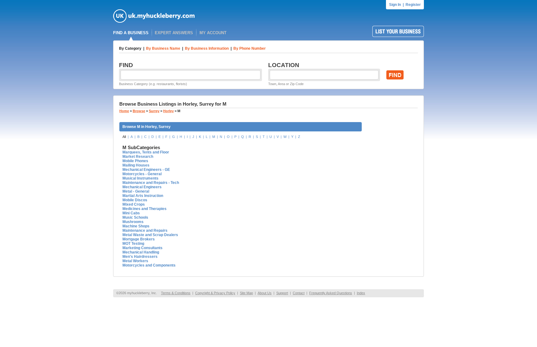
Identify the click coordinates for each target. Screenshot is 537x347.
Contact (299, 293)
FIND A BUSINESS (131, 32)
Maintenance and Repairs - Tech (150, 182)
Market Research (137, 156)
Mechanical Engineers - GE (146, 169)
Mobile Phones (135, 161)
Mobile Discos (134, 200)
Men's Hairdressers (140, 256)
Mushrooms (133, 222)
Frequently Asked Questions (330, 293)
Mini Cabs (131, 213)
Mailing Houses (135, 165)
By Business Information (207, 48)
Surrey (154, 111)
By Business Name (163, 48)
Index (361, 293)
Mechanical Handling (140, 252)
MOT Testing (133, 243)
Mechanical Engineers (142, 187)
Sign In (395, 4)
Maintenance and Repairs (145, 230)
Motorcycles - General (142, 174)
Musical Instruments (140, 178)
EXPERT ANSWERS (174, 32)
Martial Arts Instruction (142, 196)
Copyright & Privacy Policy (215, 293)
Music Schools (135, 217)
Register (413, 4)
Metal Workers (135, 261)
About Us (265, 293)
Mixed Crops (133, 204)
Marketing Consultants (142, 248)
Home (124, 111)
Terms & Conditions (175, 293)
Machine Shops (135, 226)
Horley (168, 111)
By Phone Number (249, 48)
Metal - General (135, 191)
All (124, 137)
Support (282, 293)
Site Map (246, 293)
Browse (139, 111)
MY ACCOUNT (213, 32)
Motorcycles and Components (149, 265)
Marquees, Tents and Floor (145, 152)
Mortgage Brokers (138, 239)
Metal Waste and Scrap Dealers (150, 235)
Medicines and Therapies (144, 209)
